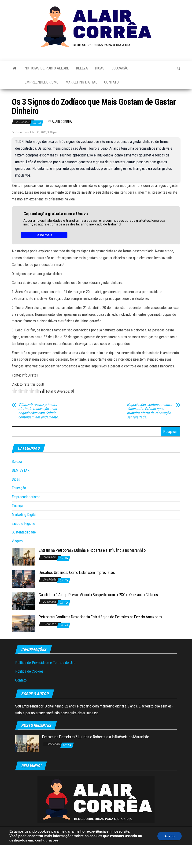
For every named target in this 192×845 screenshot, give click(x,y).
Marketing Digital (81, 82)
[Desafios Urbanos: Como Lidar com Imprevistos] (23, 579)
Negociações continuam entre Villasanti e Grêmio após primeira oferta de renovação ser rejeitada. (149, 411)
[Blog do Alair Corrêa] (14, 68)
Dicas (99, 68)
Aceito (169, 836)
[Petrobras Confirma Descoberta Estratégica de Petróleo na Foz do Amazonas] (23, 623)
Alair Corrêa (62, 121)
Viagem (17, 541)
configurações (47, 840)
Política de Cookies (29, 671)
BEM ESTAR (21, 470)
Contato (111, 82)
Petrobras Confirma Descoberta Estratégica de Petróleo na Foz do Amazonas (100, 616)
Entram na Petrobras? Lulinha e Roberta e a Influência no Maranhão (92, 550)
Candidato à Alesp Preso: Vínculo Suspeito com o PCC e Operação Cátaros (98, 594)
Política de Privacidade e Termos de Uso (45, 662)
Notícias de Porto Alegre (47, 68)
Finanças (18, 506)
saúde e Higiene (23, 523)
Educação (119, 68)
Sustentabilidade (24, 532)
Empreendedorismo (42, 82)
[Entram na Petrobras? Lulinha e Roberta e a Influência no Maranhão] (23, 556)
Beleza (82, 68)
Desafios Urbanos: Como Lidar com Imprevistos (77, 572)
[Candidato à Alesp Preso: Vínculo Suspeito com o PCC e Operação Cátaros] (23, 601)
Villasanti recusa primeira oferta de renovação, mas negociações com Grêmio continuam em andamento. (38, 411)
